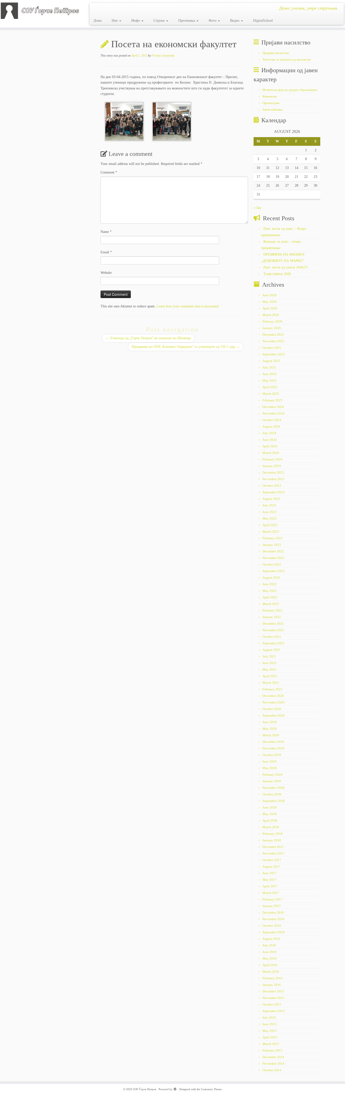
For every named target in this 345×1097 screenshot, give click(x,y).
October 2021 (271, 637)
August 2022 (271, 577)
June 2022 (269, 584)
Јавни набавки (272, 109)
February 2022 (272, 610)
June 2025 (269, 374)
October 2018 (271, 794)
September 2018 (273, 801)
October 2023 (271, 485)
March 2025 (270, 394)
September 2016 (273, 932)
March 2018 (270, 827)
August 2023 (271, 499)
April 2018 (269, 820)
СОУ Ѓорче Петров (144, 1089)
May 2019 (269, 768)
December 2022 (273, 551)
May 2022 (269, 591)
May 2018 (269, 814)
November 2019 (273, 748)
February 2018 (272, 834)
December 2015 (273, 991)
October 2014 (271, 1070)
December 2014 (273, 1057)
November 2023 (273, 479)
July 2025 (269, 367)
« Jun (257, 208)
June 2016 (269, 952)
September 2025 (273, 354)
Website (106, 273)
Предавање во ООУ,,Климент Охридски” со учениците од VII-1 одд (185, 347)
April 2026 (269, 308)
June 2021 (269, 663)
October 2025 (271, 348)
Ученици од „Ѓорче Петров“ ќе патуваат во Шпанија (148, 338)
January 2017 (271, 906)
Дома (97, 20)
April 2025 (269, 387)
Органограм (270, 103)
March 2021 (270, 683)
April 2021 (269, 676)
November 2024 (273, 413)
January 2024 (271, 466)
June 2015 (269, 1024)
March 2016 (270, 971)
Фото (213, 20)
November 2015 (273, 998)
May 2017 (269, 880)
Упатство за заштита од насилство (286, 59)
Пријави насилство (275, 53)
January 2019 (271, 781)
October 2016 (271, 926)
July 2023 (269, 505)
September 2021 (273, 643)
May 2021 (269, 669)
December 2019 (273, 742)
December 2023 (273, 472)
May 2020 (269, 728)
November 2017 (273, 853)
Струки (160, 20)
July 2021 (269, 656)
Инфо (136, 20)
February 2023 (272, 538)
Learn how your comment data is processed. (188, 306)
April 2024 (269, 446)
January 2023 (271, 545)
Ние (115, 20)
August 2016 (271, 939)
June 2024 (269, 440)
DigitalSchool (263, 20)
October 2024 (271, 420)
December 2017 (273, 847)
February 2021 (272, 689)
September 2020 (273, 715)
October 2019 (271, 755)
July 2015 (269, 1017)
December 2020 (273, 696)
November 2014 (273, 1063)
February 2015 (272, 1050)
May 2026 (269, 302)
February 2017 (272, 899)
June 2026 (269, 295)
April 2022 (269, 597)
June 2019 (269, 761)
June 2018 (269, 807)
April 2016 (269, 965)
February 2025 (272, 400)
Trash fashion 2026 (277, 274)
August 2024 (271, 426)
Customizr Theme (211, 1089)
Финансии (269, 96)
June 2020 (269, 722)
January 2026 (271, 328)
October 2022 (271, 564)
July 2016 (269, 945)
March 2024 (270, 453)
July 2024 (269, 433)
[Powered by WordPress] (175, 1088)
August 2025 (271, 361)
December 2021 (273, 623)
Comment (109, 172)
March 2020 (270, 735)
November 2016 (273, 919)
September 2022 (273, 571)
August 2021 (271, 650)
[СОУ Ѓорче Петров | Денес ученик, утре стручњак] (40, 11)
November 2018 (273, 788)
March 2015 (270, 1044)
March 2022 (270, 604)
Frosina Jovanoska (163, 55)
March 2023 (270, 531)
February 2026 (272, 321)
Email (106, 252)
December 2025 (273, 334)
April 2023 (269, 525)
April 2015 (269, 1037)
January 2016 (271, 985)
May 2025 (269, 380)
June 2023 (269, 512)
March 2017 (270, 893)
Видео (235, 20)
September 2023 (273, 492)
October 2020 (271, 709)
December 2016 (273, 912)
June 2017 (269, 873)
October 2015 (271, 1004)
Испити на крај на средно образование (289, 90)
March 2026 (270, 315)
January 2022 (271, 617)
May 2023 (269, 518)
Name (106, 232)
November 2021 (273, 630)
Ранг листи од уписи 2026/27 (285, 267)
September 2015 (273, 1011)
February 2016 (272, 978)
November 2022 (273, 558)
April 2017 (269, 886)
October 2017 (271, 860)
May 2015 (269, 1031)
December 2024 (273, 407)
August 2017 (271, 866)
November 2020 (273, 702)
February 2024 (272, 459)
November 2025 (273, 341)
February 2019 (272, 774)
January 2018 (271, 840)
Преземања (187, 20)
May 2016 (269, 958)
